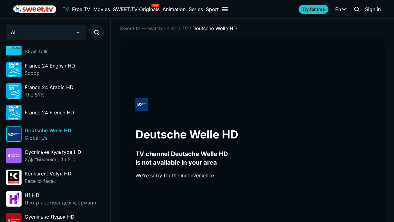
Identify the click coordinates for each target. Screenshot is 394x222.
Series (196, 9)
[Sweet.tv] (34, 9)
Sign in (373, 9)
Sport (212, 9)
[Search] (356, 9)
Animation (174, 9)
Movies (101, 9)
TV (65, 9)
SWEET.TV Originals (136, 9)
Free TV (81, 9)
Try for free (313, 9)
